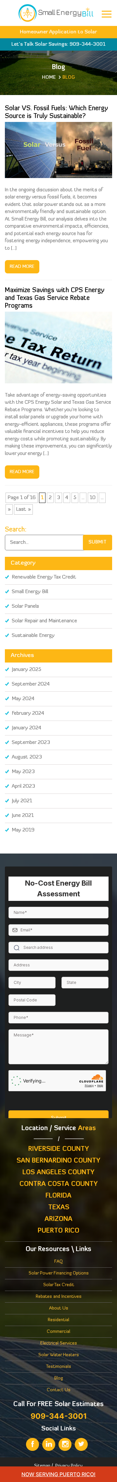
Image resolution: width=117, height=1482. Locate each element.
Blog (58, 1378)
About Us (58, 1308)
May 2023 (23, 771)
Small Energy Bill (30, 591)
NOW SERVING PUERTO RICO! (58, 1474)
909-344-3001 (88, 44)
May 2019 (23, 830)
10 (93, 497)
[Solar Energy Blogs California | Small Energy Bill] (56, 12)
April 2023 (23, 786)
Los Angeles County (58, 1172)
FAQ (58, 1261)
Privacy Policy (69, 1466)
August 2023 (27, 757)
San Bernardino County (58, 1161)
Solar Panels (25, 606)
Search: (15, 530)
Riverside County (58, 1149)
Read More (22, 266)
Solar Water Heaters (58, 1355)
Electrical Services (58, 1343)
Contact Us (59, 1390)
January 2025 (26, 669)
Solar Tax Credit (58, 1285)
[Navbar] (107, 14)
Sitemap (42, 1466)
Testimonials (58, 1366)
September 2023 (31, 742)
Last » (23, 509)
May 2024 (23, 698)
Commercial (58, 1331)
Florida (59, 1196)
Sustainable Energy (33, 635)
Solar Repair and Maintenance (44, 621)
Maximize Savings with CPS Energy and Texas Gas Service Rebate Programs (54, 298)
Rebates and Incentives (59, 1296)
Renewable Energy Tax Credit (44, 577)
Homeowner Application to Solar (58, 32)
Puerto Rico (58, 1231)
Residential (58, 1320)
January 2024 (26, 728)
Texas (58, 1207)
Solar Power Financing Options (59, 1273)
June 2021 (23, 815)
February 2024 (28, 713)
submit (97, 542)
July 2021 (22, 801)
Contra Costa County (59, 1184)
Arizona (58, 1219)
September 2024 (31, 684)
